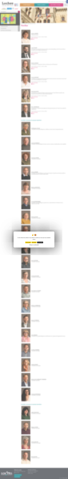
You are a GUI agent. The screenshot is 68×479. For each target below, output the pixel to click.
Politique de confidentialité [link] (34, 244)
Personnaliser (40, 242)
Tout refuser (34, 242)
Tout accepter (28, 242)
